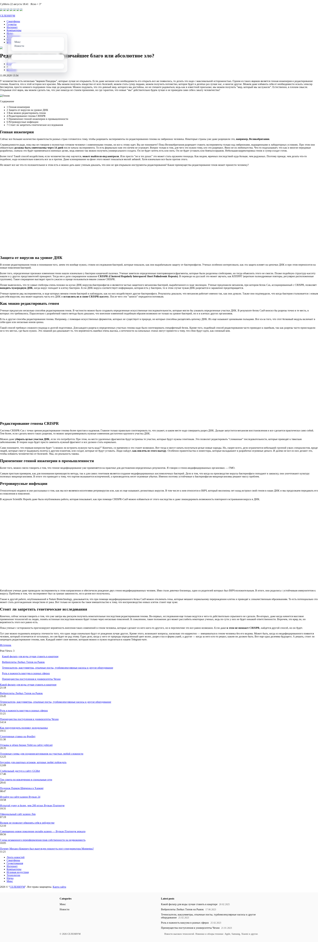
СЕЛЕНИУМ (7, 15)
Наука (10, 878)
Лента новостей (16, 857)
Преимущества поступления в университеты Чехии (31, 679)
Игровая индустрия (18, 872)
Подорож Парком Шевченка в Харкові (21, 788)
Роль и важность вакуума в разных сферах (26, 673)
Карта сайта (59, 886)
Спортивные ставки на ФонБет (17, 736)
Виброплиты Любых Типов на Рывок (23, 662)
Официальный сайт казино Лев (18, 814)
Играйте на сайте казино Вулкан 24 (20, 796)
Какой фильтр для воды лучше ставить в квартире (30, 656)
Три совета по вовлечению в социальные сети (26, 779)
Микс (10, 881)
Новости (64, 909)
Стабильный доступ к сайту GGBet (20, 771)
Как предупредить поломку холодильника (24, 727)
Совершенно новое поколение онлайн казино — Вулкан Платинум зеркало (42, 831)
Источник (5, 645)
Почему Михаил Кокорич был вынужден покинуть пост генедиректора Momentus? (47, 848)
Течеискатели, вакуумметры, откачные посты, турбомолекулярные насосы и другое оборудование (57, 667)
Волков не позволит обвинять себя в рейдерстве (27, 822)
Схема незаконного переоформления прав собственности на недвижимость (42, 840)
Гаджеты (12, 24)
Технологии (13, 875)
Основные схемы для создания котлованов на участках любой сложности (41, 753)
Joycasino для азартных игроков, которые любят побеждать (33, 762)
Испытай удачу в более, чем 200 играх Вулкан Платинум (32, 805)
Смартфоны (13, 21)
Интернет (12, 27)
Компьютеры (14, 30)
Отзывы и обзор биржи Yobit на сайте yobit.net (26, 745)
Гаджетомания (15, 863)
